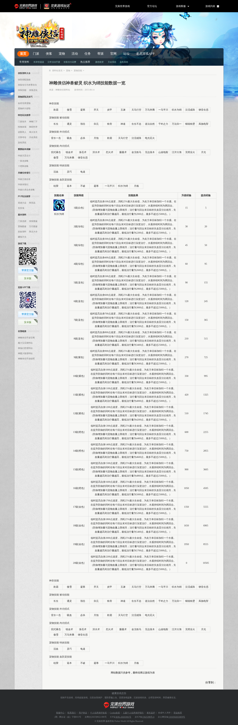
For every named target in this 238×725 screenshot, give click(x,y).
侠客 (49, 53)
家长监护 (151, 713)
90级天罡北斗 (24, 155)
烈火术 (109, 152)
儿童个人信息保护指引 (133, 713)
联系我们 (71, 713)
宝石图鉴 (33, 226)
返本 (69, 186)
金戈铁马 (136, 152)
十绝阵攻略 (23, 166)
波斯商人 (22, 132)
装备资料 (22, 231)
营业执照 (178, 713)
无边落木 (150, 152)
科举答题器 (39, 62)
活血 (55, 172)
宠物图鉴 (22, 226)
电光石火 (150, 138)
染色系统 (124, 62)
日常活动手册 (54, 62)
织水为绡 (177, 109)
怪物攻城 (22, 127)
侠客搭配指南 (24, 79)
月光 (203, 152)
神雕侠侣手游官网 (26, 337)
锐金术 (69, 152)
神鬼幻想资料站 (25, 348)
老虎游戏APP (145, 53)
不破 (82, 186)
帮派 (100, 53)
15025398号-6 (148, 717)
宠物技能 (78, 70)
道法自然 (150, 124)
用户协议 (83, 713)
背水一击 (56, 138)
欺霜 (55, 109)
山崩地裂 (163, 152)
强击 (82, 124)
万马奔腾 (150, 109)
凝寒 (82, 109)
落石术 (82, 152)
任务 (88, 53)
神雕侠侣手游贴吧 (26, 358)
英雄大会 (22, 203)
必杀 (82, 138)
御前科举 (33, 127)
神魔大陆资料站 (25, 353)
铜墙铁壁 (190, 124)
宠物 (62, 53)
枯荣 (55, 186)
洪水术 (96, 152)
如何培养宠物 (24, 103)
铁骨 (109, 124)
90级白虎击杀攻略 (26, 189)
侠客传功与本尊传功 (27, 85)
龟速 (82, 172)
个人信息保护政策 (98, 713)
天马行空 (136, 109)
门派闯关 (22, 121)
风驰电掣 (203, 124)
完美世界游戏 (26, 6)
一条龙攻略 (23, 161)
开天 (96, 109)
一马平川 (163, 109)
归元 (96, 124)
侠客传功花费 (70, 62)
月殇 (136, 186)
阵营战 (32, 203)
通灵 (69, 124)
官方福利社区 (61, 6)
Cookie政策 (115, 713)
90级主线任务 (24, 179)
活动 (75, 53)
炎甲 (109, 109)
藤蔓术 (123, 152)
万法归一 (177, 124)
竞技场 (21, 208)
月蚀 (96, 138)
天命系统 (112, 62)
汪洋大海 (177, 152)
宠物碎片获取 (24, 108)
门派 (36, 53)
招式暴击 (56, 152)
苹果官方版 (28, 270)
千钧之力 (163, 124)
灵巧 (69, 172)
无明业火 (190, 152)
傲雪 (69, 109)
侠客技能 (22, 90)
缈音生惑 (203, 109)
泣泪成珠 (190, 109)
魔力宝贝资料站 (25, 343)
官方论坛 (152, 6)
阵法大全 (33, 231)
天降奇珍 (22, 137)
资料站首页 (57, 70)
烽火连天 (33, 132)
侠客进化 (33, 90)
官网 (113, 53)
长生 (55, 124)
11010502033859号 (176, 717)
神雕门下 (33, 121)
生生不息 (136, 124)
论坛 (126, 53)
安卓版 (27, 278)
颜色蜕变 (99, 62)
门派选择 (22, 221)
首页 (23, 53)
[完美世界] (119, 705)
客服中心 (60, 713)
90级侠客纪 (23, 184)
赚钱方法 (22, 237)
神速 (123, 124)
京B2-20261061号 (123, 717)
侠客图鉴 (33, 221)
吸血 (69, 138)
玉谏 (123, 109)
